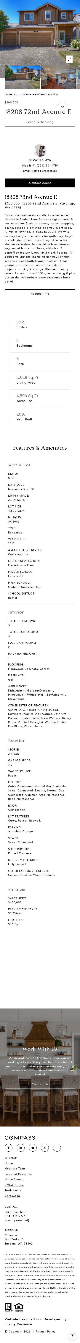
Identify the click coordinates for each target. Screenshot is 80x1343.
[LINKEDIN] (21, 1148)
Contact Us (40, 1084)
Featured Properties (18, 1174)
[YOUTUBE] (33, 1148)
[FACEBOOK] (8, 1148)
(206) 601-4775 (47, 165)
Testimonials (13, 1190)
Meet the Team (15, 1168)
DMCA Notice (14, 1185)
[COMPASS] (57, 1148)
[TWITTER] (45, 1148)
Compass (20, 1258)
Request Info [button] (40, 293)
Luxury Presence (18, 1324)
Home (9, 1163)
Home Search (14, 1179)
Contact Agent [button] (40, 183)
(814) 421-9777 (15, 1216)
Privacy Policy (45, 1331)
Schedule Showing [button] (40, 122)
